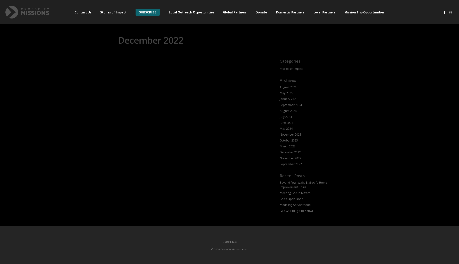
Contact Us (83, 12)
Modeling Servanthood (295, 205)
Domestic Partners (290, 12)
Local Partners (324, 12)
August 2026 (288, 87)
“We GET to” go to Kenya (296, 211)
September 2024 (291, 105)
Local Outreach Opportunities (191, 12)
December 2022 (290, 152)
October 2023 (289, 140)
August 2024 (288, 111)
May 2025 (286, 93)
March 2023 (287, 146)
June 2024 (286, 123)
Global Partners (235, 12)
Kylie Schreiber (141, 141)
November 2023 (290, 134)
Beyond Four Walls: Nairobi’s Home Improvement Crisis (303, 185)
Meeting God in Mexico (295, 193)
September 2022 (291, 164)
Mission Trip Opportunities (364, 12)
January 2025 (288, 99)
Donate (261, 12)
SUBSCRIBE (147, 12)
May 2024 (286, 129)
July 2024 (286, 117)
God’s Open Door (291, 199)
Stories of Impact (113, 12)
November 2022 (290, 158)
